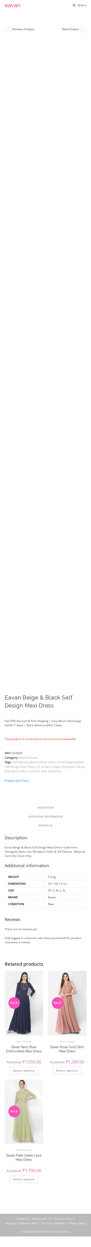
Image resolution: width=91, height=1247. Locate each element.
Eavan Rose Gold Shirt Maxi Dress (67, 1049)
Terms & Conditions (53, 1223)
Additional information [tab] (45, 816)
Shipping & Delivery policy (21, 1223)
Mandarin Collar (16, 771)
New (51, 904)
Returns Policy (63, 1218)
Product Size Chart (17, 781)
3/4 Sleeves (20, 762)
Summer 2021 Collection (45, 771)
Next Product (70, 29)
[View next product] (83, 29)
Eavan (52, 897)
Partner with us (41, 1218)
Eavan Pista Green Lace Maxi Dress (24, 1158)
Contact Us (22, 1218)
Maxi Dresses (28, 757)
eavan (12, 5)
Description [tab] (45, 807)
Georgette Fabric (72, 767)
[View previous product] (8, 29)
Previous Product (23, 29)
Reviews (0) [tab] (45, 825)
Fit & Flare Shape (48, 767)
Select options (24, 1071)
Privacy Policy (77, 1223)
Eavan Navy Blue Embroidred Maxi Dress (24, 1049)
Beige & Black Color (42, 762)
